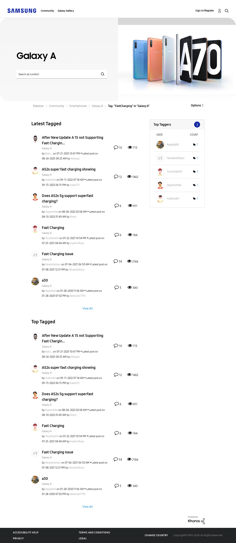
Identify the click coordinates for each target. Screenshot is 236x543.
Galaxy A (47, 148)
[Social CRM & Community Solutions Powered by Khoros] (196, 520)
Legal (83, 538)
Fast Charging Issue (57, 254)
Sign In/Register (204, 10)
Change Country (156, 535)
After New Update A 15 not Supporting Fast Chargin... (72, 140)
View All (87, 308)
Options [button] (196, 105)
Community (47, 10)
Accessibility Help (26, 532)
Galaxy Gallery (66, 10)
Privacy (18, 538)
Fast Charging (53, 227)
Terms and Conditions (94, 532)
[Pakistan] (21, 10)
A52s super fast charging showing (69, 169)
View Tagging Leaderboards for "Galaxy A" (177, 125)
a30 (45, 280)
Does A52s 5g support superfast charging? (67, 198)
